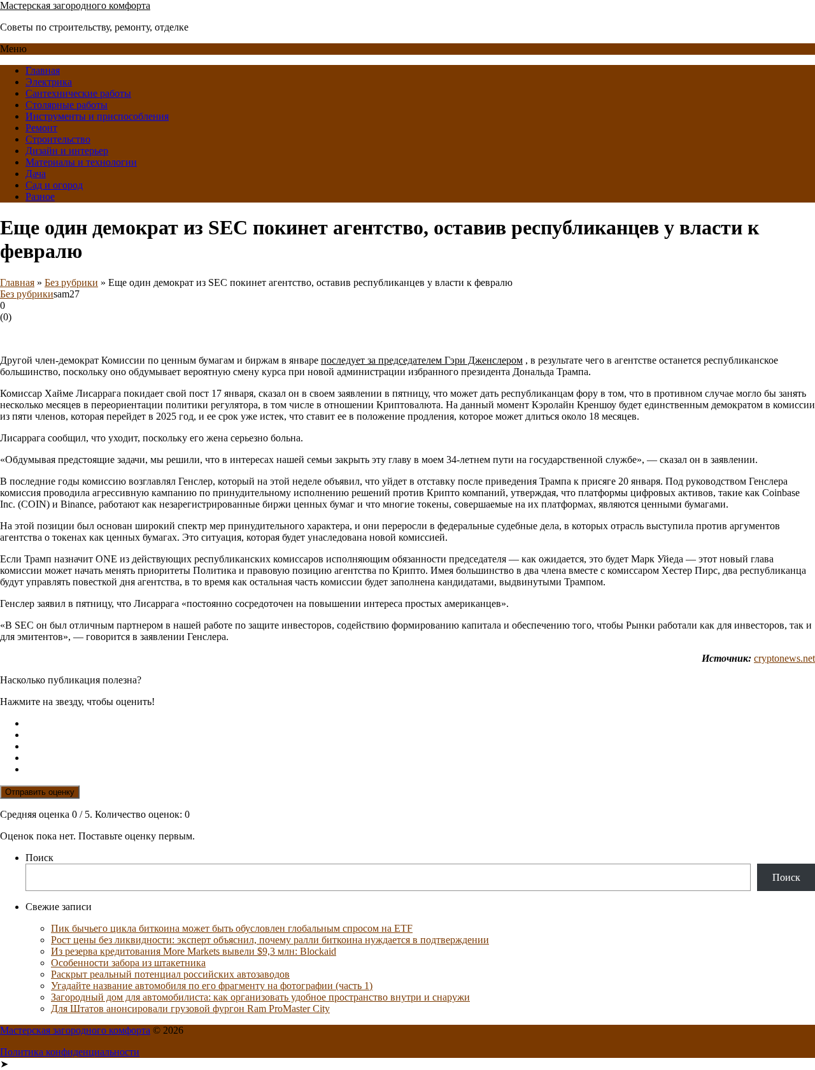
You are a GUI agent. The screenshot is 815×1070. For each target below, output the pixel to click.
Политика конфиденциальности (69, 1051)
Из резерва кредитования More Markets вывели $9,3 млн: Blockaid (193, 951)
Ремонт (41, 127)
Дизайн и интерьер (66, 150)
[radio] (420, 723)
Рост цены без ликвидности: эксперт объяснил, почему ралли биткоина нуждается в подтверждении (270, 939)
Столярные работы (66, 104)
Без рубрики (71, 282)
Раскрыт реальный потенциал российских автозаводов (170, 974)
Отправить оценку (39, 792)
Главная (42, 70)
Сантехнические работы (78, 93)
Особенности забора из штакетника (128, 962)
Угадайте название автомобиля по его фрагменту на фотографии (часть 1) (211, 985)
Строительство (57, 139)
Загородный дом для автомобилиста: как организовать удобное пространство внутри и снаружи (260, 997)
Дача (35, 173)
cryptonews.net (784, 658)
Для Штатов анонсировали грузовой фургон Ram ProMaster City (190, 1008)
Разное (40, 196)
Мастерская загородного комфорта (75, 5)
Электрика (48, 81)
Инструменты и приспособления (97, 116)
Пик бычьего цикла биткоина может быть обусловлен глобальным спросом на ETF (232, 928)
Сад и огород (54, 185)
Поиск (39, 857)
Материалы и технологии (81, 162)
